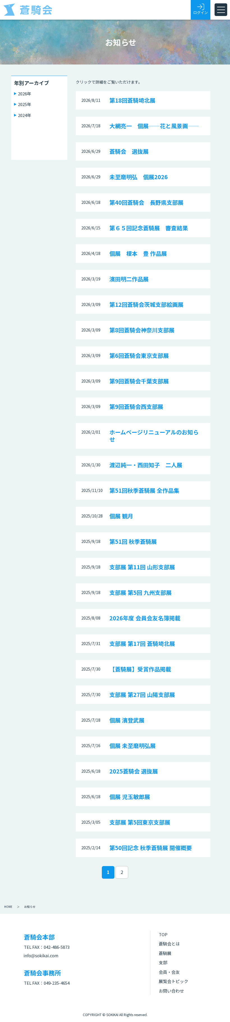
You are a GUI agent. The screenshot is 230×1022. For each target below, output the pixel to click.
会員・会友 (169, 972)
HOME (8, 906)
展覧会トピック (173, 981)
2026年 (24, 93)
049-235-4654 (57, 983)
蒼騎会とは (169, 944)
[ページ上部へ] (217, 1009)
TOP (163, 934)
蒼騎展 (165, 953)
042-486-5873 (57, 947)
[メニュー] (221, 9)
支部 (163, 962)
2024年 (24, 115)
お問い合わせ (171, 991)
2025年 (24, 104)
